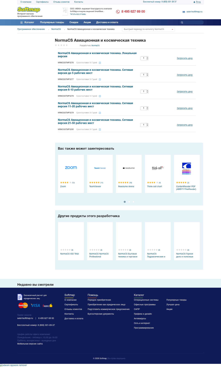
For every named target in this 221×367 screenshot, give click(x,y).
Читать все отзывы (78, 14)
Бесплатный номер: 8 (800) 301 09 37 (159, 2)
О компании (25, 2)
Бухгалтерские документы (101, 314)
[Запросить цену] (184, 54)
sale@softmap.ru (194, 12)
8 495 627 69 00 (133, 11)
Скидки (73, 22)
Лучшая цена (173, 305)
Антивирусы (140, 319)
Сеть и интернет (142, 323)
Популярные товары (52, 22)
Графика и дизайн (143, 314)
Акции (87, 22)
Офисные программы (145, 305)
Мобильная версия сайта (30, 344)
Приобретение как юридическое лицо (106, 305)
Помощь (93, 295)
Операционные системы (146, 300)
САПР (137, 309)
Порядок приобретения (99, 300)
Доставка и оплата (107, 22)
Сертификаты (42, 2)
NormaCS (96, 45)
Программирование (144, 328)
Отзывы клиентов (61, 2)
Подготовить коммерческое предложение (109, 309)
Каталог (29, 22)
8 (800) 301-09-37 (46, 325)
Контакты (78, 2)
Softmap (69, 295)
